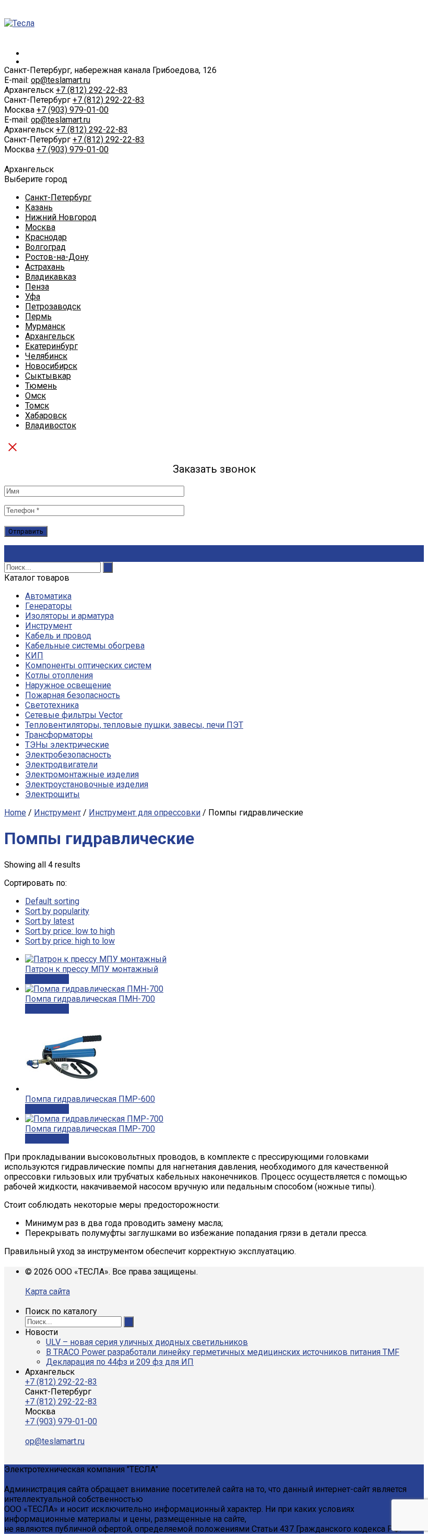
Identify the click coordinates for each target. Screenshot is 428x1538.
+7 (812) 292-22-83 (92, 90)
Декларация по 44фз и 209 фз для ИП (120, 1362)
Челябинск (46, 356)
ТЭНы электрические (67, 745)
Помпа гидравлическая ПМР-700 (90, 1129)
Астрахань (45, 267)
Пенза (37, 287)
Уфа (32, 297)
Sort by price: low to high (70, 931)
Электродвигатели (61, 765)
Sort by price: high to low (70, 941)
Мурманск (45, 326)
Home (15, 813)
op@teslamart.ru (60, 80)
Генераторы (48, 606)
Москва (40, 227)
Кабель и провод (58, 636)
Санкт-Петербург (58, 197)
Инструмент (48, 626)
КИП (34, 655)
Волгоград (45, 247)
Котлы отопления (59, 675)
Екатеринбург (51, 346)
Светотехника (52, 705)
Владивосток (50, 425)
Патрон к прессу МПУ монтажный (91, 969)
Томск (37, 406)
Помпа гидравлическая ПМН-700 (90, 999)
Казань (39, 207)
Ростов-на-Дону (57, 257)
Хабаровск (46, 415)
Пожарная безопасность (72, 695)
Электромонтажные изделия (82, 774)
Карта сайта (47, 1291)
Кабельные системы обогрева (85, 646)
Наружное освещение (68, 685)
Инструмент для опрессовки (144, 813)
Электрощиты (52, 794)
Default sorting (52, 901)
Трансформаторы (59, 735)
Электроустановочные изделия (86, 784)
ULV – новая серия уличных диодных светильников (147, 1342)
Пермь (38, 316)
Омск (35, 396)
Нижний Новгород (61, 217)
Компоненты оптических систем (88, 665)
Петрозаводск (53, 306)
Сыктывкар (48, 376)
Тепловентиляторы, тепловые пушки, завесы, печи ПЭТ (134, 725)
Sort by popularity (57, 911)
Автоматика (48, 596)
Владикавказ (50, 277)
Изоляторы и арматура (69, 616)
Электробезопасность (68, 755)
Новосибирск (51, 366)
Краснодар (46, 237)
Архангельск (50, 336)
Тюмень (41, 386)
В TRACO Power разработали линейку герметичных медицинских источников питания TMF (222, 1352)
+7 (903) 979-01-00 (73, 110)
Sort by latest (49, 921)
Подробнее (47, 979)
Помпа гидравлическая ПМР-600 (90, 1099)
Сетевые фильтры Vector (74, 715)
